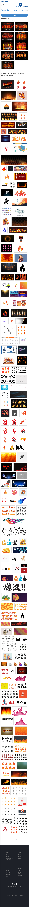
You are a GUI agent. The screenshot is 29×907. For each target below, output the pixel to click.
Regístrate (23, 6)
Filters (14, 15)
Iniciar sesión (17, 6)
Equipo (19, 870)
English (7, 868)
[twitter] (11, 886)
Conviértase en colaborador (9, 859)
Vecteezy (8, 854)
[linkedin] (20, 886)
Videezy (8, 856)
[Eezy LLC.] (14, 884)
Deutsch (8, 874)
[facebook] (8, 886)
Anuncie (19, 854)
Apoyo (19, 856)
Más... (7, 876)
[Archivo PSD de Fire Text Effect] (7, 26)
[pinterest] (13, 886)
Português (8, 872)
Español (7, 870)
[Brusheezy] (4, 1)
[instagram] (15, 886)
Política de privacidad (18, 895)
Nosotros (20, 868)
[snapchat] (18, 886)
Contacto (20, 875)
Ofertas (19, 852)
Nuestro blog (19, 873)
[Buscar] (20, 4)
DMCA (19, 858)
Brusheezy (8, 852)
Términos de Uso (9, 895)
